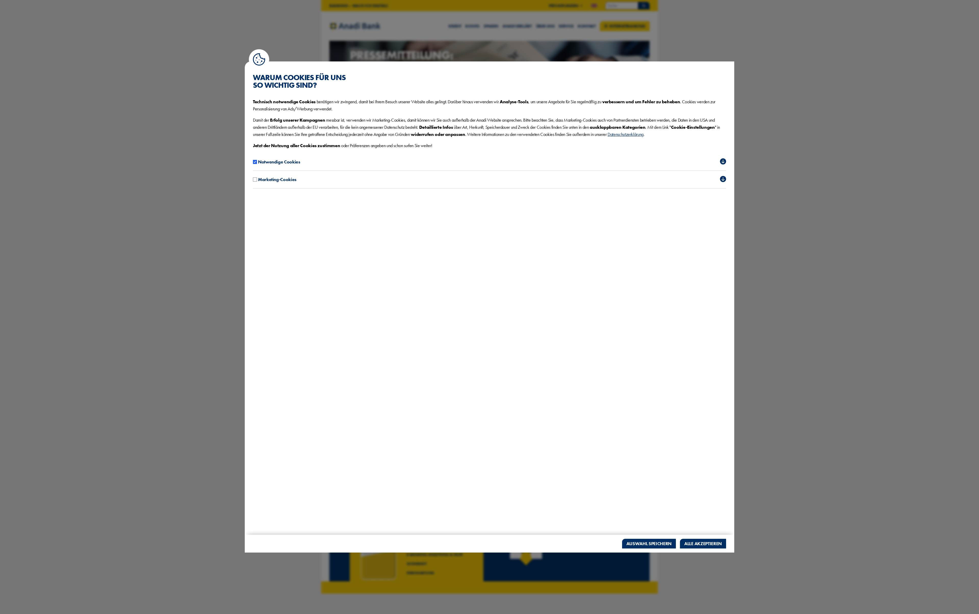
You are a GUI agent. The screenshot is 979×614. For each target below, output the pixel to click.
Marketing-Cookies (277, 179)
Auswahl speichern (649, 543)
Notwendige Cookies (279, 162)
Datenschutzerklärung (625, 134)
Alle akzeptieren (703, 543)
